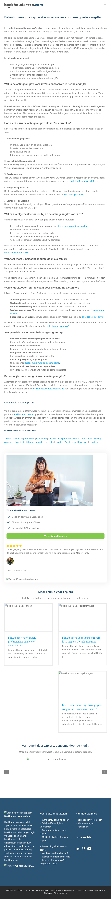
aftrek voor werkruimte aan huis (72, 225)
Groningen (41, 438)
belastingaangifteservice (16, 252)
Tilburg (29, 441)
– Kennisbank (82, 826)
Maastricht (19, 441)
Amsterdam (53, 438)
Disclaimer (48, 893)
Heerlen (59, 441)
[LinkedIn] (77, 848)
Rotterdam (87, 438)
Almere (76, 438)
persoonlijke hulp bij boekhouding (42, 362)
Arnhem (8, 441)
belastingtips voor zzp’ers (59, 326)
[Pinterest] (83, 848)
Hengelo (39, 441)
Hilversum (29, 438)
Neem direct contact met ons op (48, 388)
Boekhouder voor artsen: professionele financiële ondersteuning (22, 641)
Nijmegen (98, 438)
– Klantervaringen (85, 823)
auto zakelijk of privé (92, 316)
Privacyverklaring (60, 893)
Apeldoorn (66, 438)
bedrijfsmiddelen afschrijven (84, 181)
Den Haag (18, 438)
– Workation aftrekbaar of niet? (55, 856)
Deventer (49, 441)
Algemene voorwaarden (94, 890)
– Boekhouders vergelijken (89, 819)
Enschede (83, 441)
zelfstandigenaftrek (73, 194)
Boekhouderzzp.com (23, 414)
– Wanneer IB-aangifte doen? (54, 819)
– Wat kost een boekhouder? (54, 853)
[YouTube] (89, 848)
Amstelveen (70, 441)
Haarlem (93, 441)
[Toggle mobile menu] (105, 5)
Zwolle (7, 438)
